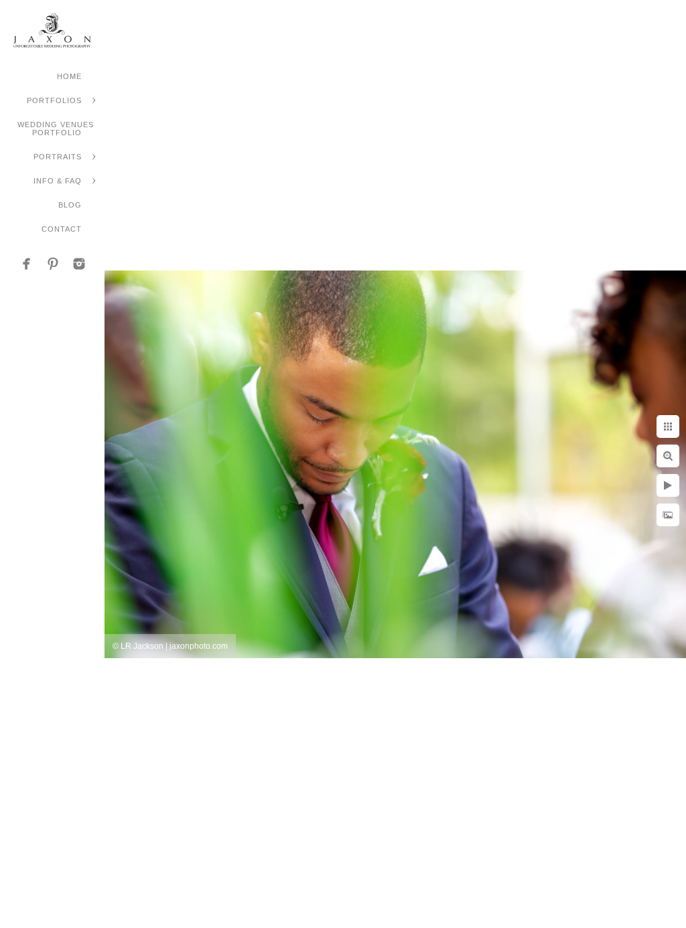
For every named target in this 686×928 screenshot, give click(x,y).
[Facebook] (26, 263)
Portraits (57, 157)
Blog (70, 205)
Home (69, 76)
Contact (62, 229)
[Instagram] (79, 263)
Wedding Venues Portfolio (55, 129)
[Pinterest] (53, 263)
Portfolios (54, 100)
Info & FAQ (57, 181)
